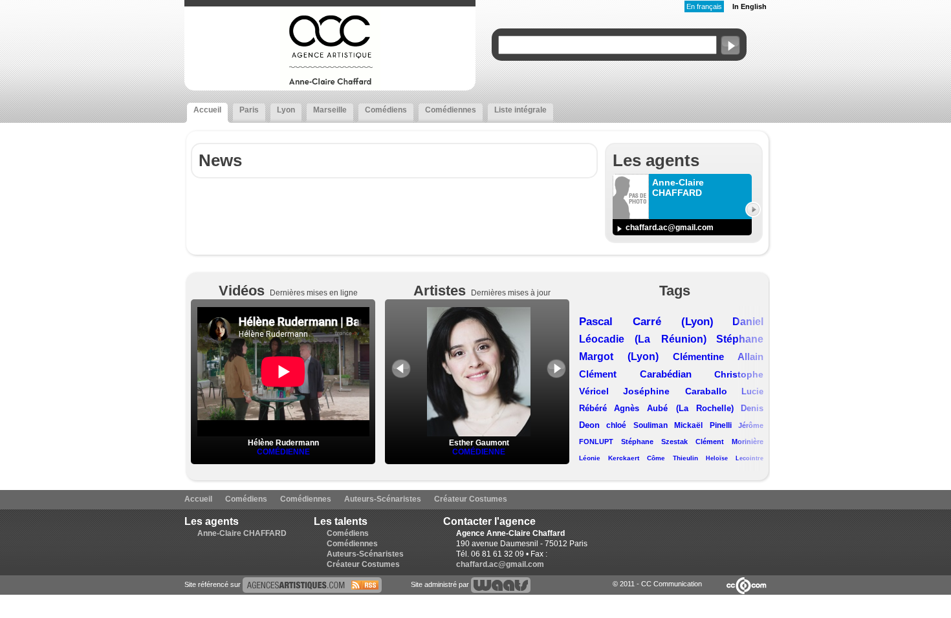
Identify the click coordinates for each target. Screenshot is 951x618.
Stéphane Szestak (654, 441)
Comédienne (283, 451)
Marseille (330, 109)
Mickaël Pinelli (702, 425)
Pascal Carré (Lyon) (646, 321)
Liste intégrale (520, 109)
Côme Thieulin (672, 458)
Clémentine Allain (718, 356)
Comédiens (386, 109)
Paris (249, 109)
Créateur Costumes (470, 499)
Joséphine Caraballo (675, 391)
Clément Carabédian (635, 373)
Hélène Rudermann (283, 442)
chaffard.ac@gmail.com (670, 227)
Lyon (286, 109)
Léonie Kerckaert (609, 458)
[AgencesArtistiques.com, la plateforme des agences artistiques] (312, 584)
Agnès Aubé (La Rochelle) (674, 408)
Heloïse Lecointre (734, 458)
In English (749, 6)
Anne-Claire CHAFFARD (242, 533)
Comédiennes (450, 109)
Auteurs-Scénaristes (382, 499)
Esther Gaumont (479, 442)
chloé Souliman (636, 425)
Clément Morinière (729, 441)
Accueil (207, 109)
